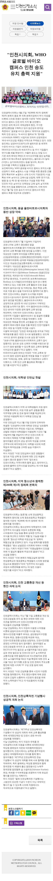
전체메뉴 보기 (13, 7)
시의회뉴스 (35, 23)
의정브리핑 (35, 29)
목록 (40, 840)
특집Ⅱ (35, 34)
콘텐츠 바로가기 (7, 1)
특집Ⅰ (18, 34)
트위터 (17, 812)
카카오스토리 (22, 812)
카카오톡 (34, 812)
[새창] (5, 9)
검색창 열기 (47, 7)
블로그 (28, 812)
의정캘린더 (18, 29)
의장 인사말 (17, 23)
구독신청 (18, 823)
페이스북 (11, 812)
